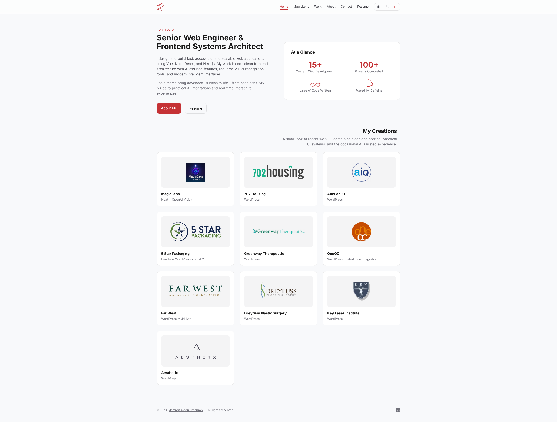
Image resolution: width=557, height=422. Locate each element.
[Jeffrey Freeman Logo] (162, 7)
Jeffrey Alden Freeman (186, 410)
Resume (195, 108)
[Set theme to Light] (378, 6)
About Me (169, 108)
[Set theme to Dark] (387, 6)
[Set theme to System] (395, 6)
